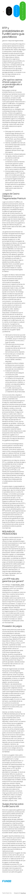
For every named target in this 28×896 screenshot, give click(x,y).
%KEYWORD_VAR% (18, 585)
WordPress (23, 893)
